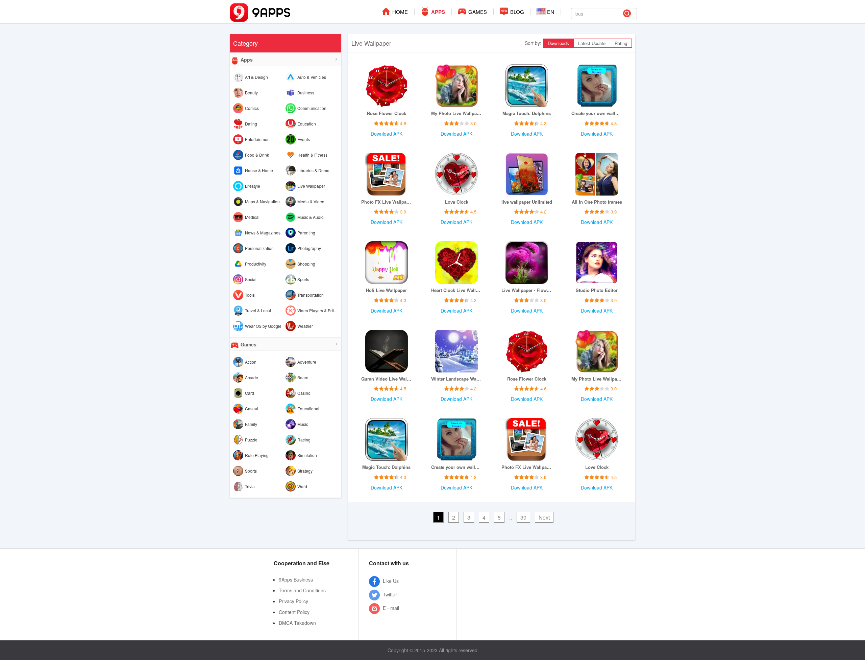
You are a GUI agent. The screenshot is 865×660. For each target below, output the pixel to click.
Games (247, 344)
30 (523, 517)
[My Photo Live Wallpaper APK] (456, 85)
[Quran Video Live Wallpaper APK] (386, 351)
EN (550, 11)
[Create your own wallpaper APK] (596, 85)
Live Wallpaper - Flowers (526, 290)
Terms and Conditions (302, 590)
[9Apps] (260, 11)
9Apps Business (296, 579)
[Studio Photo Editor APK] (596, 262)
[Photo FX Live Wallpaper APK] (386, 174)
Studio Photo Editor (597, 290)
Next (544, 517)
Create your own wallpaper (596, 113)
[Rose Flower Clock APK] (386, 85)
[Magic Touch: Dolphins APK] (526, 85)
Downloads (558, 43)
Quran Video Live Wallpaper (386, 379)
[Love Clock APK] (456, 174)
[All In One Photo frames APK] (596, 174)
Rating (621, 43)
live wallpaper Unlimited (526, 202)
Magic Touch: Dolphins (526, 113)
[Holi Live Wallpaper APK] (386, 262)
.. (510, 517)
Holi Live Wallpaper (386, 290)
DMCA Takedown (297, 622)
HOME (399, 11)
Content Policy (294, 612)
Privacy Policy (293, 601)
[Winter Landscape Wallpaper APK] (456, 351)
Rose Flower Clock (386, 113)
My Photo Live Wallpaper (456, 113)
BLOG (516, 11)
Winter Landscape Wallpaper (456, 379)
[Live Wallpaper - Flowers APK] (526, 262)
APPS (437, 12)
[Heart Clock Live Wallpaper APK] (456, 262)
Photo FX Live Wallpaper (386, 202)
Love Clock (456, 202)
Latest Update (592, 43)
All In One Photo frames (597, 202)
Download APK (386, 133)
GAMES (477, 11)
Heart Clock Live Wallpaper (456, 290)
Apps (246, 59)
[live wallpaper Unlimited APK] (526, 174)
